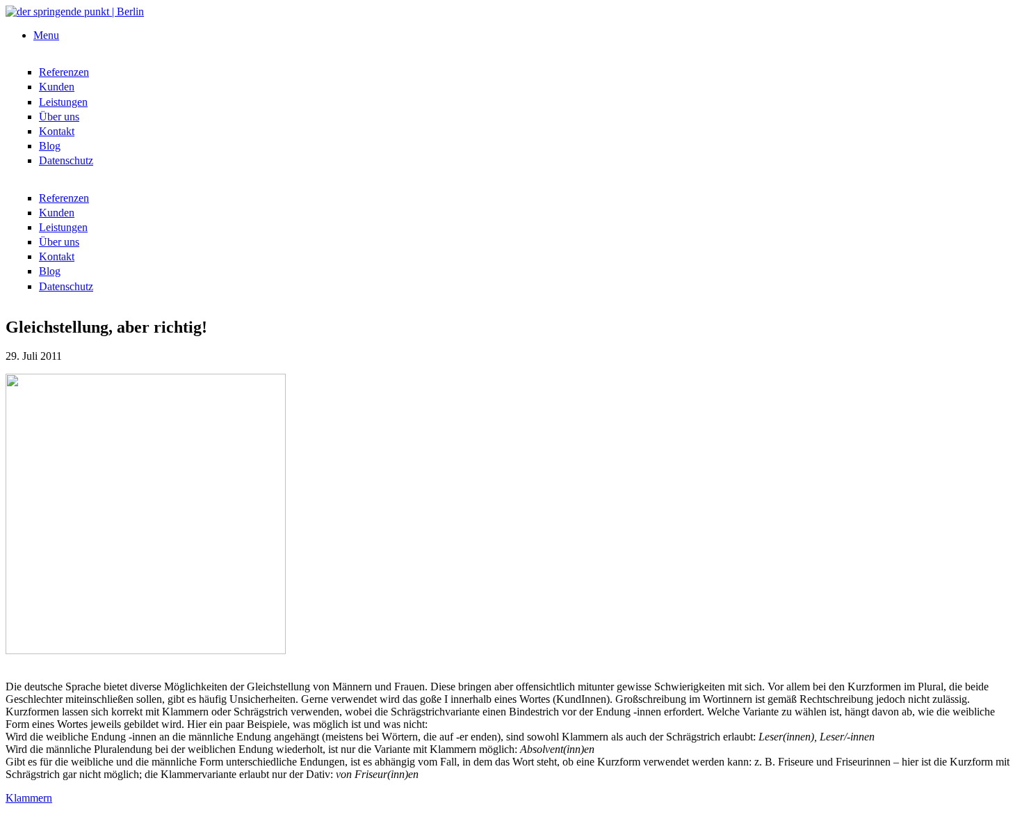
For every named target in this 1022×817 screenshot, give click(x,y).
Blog (49, 146)
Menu (46, 35)
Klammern (29, 798)
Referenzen (64, 72)
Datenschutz (66, 160)
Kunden (56, 87)
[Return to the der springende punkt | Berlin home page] (75, 11)
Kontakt (56, 131)
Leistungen (63, 102)
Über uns (59, 116)
